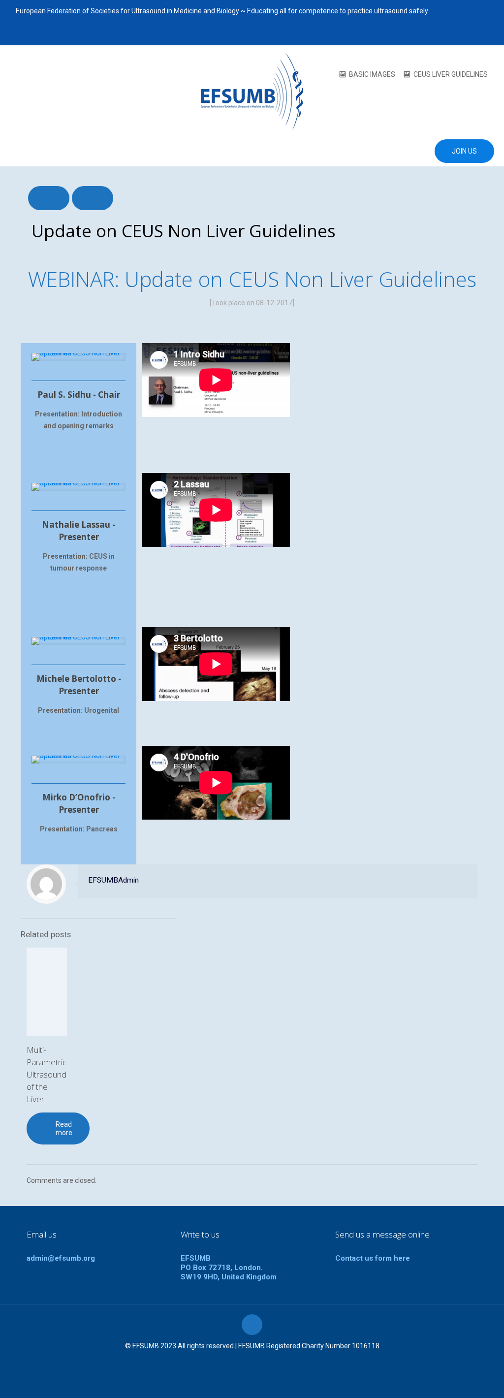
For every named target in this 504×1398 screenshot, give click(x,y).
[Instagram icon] (482, 33)
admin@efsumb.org (61, 1258)
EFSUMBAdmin (113, 880)
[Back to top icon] (252, 1324)
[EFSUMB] (252, 91)
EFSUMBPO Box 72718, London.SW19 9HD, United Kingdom (229, 1267)
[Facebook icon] (433, 33)
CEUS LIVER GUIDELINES (450, 74)
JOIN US (464, 151)
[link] (79, 357)
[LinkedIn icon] (470, 33)
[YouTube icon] (458, 33)
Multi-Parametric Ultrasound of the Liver (46, 1074)
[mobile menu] (8, 152)
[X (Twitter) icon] (445, 33)
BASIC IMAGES (372, 74)
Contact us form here (372, 1258)
